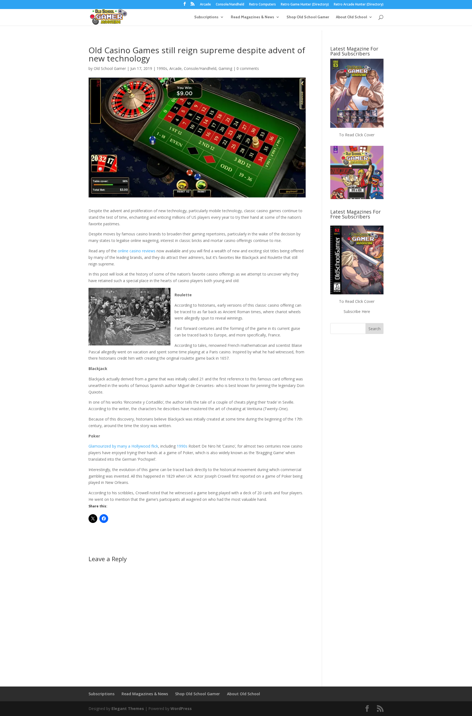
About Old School (351, 17)
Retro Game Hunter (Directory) (305, 5)
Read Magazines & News (252, 17)
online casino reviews (136, 250)
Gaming (225, 68)
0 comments (248, 68)
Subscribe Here (357, 311)
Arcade (205, 5)
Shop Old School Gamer (308, 17)
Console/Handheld (230, 5)
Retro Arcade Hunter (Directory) (359, 5)
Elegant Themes (127, 708)
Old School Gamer (110, 68)
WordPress (181, 708)
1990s (162, 68)
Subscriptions (206, 17)
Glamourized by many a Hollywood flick (123, 446)
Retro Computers (262, 5)
